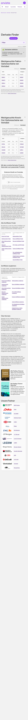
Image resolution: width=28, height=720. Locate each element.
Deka (15, 409)
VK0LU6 (3, 147)
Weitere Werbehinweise (12, 93)
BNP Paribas (17, 405)
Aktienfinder (6, 215)
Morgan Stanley (17, 447)
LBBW (15, 442)
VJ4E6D (21, 152)
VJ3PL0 (21, 150)
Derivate (8, 12)
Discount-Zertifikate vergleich (18, 288)
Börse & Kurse (3, 12)
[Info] (25, 61)
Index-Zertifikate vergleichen (18, 302)
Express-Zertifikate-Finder (18, 248)
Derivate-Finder (14, 12)
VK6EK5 (21, 80)
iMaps (15, 426)
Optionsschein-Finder (6, 238)
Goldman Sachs (17, 417)
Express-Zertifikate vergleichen (18, 296)
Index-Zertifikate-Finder (18, 259)
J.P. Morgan (16, 434)
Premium (20, 6)
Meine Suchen (13, 38)
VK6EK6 (21, 83)
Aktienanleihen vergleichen (17, 280)
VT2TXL (3, 144)
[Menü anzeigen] (2, 7)
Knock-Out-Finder (5, 236)
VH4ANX (3, 150)
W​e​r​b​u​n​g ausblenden (18, 22)
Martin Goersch (18, 203)
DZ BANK (16, 413)
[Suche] (24, 7)
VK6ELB (3, 86)
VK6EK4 (21, 86)
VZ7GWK (22, 147)
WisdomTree (17, 467)
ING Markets (17, 430)
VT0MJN (22, 144)
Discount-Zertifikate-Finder (18, 241)
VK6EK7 (21, 77)
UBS (15, 455)
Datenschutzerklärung (14, 188)
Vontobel (16, 463)
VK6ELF (3, 77)
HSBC (15, 422)
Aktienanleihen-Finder (17, 236)
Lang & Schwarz (17, 438)
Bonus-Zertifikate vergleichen (18, 284)
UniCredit (16, 459)
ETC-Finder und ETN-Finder (18, 245)
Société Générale (18, 451)
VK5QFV (3, 80)
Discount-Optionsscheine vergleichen (5, 293)
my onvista (13, 6)
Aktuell (6, 6)
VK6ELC (3, 83)
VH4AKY (3, 152)
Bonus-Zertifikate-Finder (18, 238)
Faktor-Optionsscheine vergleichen (5, 298)
